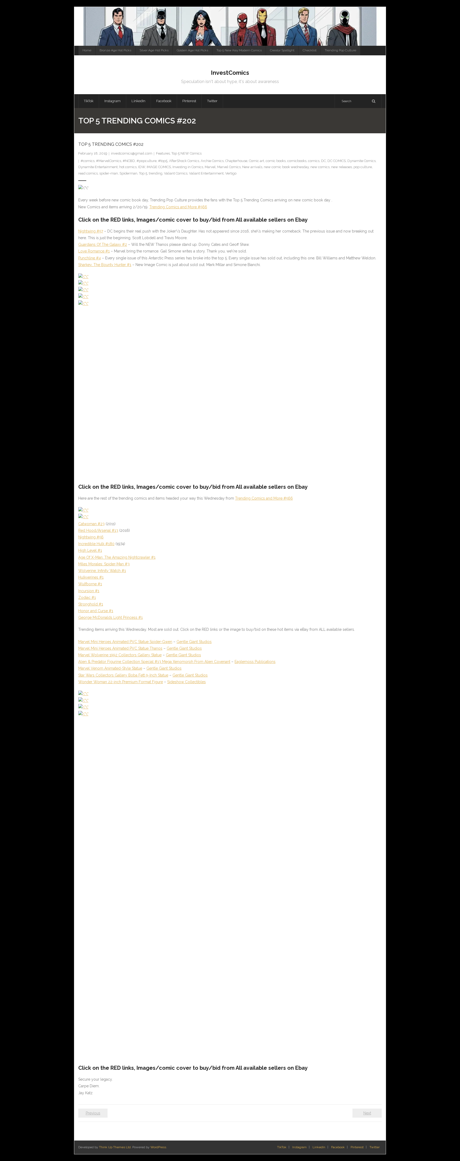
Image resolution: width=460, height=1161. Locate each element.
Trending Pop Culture (340, 50)
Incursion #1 (88, 591)
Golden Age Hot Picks (192, 50)
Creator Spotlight (282, 50)
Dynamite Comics (361, 161)
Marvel (210, 167)
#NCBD (129, 161)
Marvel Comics (229, 167)
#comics (88, 161)
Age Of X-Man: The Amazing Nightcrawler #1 (116, 557)
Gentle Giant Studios (194, 642)
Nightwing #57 (90, 231)
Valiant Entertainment (206, 173)
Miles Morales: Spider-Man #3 (104, 564)
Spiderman (128, 173)
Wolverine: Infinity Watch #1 (102, 571)
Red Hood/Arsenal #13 (98, 530)
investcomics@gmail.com (131, 153)
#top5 (162, 161)
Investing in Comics (187, 167)
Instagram (299, 1147)
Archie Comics (212, 161)
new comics (320, 167)
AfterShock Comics (184, 161)
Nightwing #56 (91, 537)
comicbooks (296, 161)
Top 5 (143, 173)
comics (313, 161)
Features (163, 153)
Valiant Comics (175, 173)
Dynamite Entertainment (98, 167)
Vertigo (230, 173)
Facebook (338, 1147)
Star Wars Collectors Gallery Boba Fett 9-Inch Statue (123, 675)
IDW (141, 167)
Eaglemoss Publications (255, 662)
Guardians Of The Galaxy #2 (102, 244)
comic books (276, 161)
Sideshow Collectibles (186, 682)
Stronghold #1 (90, 604)
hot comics (128, 167)
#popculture (147, 161)
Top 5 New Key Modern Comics (239, 50)
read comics (88, 173)
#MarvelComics (108, 161)
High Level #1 (90, 550)
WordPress (158, 1147)
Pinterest (357, 1147)
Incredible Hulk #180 (96, 544)
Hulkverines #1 (91, 577)
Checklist (310, 50)
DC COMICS (336, 161)
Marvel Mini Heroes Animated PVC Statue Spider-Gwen (125, 642)
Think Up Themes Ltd (115, 1147)
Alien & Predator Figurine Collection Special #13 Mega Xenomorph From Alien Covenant (154, 662)
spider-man (108, 173)
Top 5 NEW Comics (186, 153)
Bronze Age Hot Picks (115, 50)
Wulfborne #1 (90, 584)
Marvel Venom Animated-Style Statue (110, 668)
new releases (341, 167)
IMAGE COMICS (159, 167)
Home (87, 50)
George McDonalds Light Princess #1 (110, 617)
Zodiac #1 (87, 597)
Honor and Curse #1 (95, 611)
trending (155, 173)
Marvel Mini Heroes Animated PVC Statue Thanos (120, 648)
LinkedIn (319, 1147)
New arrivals (252, 167)
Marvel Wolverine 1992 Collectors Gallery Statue (120, 655)
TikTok (281, 1147)
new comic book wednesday (286, 167)
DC (323, 161)
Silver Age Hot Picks (154, 50)
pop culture (363, 167)
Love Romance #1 (94, 251)
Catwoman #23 (91, 524)
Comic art (256, 161)
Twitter (374, 1147)
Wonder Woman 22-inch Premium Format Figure (120, 682)
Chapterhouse (236, 161)
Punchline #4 (89, 258)
